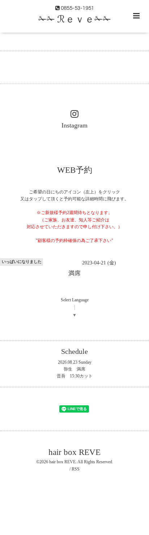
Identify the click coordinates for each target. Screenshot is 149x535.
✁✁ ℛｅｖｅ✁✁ (74, 19)
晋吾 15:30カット (75, 376)
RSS (76, 469)
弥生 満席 (74, 369)
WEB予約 (74, 169)
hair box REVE (74, 451)
